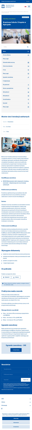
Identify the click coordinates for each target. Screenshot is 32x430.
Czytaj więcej (16, 350)
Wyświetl (7, 277)
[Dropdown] (25, 6)
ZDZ (2, 11)
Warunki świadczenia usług (8, 389)
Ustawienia (16, 426)
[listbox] (16, 369)
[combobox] (16, 47)
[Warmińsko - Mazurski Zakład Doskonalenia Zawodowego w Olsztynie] (6, 6)
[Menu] (29, 6)
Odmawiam (16, 422)
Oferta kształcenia (20, 11)
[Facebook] (1, 408)
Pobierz (17, 277)
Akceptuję (16, 418)
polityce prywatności (22, 415)
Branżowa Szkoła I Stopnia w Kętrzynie (10, 11)
